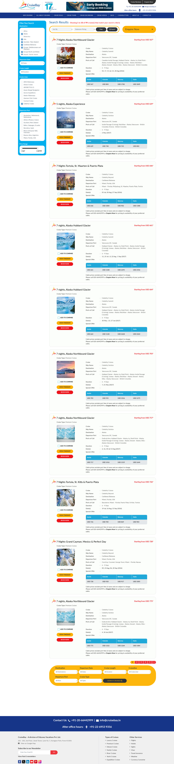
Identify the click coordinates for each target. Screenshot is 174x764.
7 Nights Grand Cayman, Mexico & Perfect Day (81, 542)
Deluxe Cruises (112, 747)
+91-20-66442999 (134, 6)
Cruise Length (109, 668)
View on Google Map (28, 743)
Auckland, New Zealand (31, 122)
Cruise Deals (58, 15)
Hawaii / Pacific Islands (31, 54)
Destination (60, 668)
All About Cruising (43, 15)
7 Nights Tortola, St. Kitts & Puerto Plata (77, 482)
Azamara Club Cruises (30, 98)
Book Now (65, 78)
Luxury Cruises (112, 740)
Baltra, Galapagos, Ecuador (32, 125)
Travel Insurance (136, 753)
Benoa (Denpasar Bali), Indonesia (31, 131)
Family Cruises (112, 750)
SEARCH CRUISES (113, 681)
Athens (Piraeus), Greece (31, 120)
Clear (101, 29)
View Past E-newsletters (27, 756)
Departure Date (86, 668)
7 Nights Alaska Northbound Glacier (75, 40)
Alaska (26, 34)
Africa (25, 31)
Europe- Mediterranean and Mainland (32, 48)
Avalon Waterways (29, 95)
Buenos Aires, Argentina (31, 135)
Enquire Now (148, 2)
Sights (133, 747)
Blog (112, 15)
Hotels (133, 743)
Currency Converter (138, 760)
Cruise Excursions (86, 15)
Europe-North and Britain (31, 52)
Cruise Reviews (136, 2)
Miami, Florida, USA (30, 138)
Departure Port (61, 677)
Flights (133, 740)
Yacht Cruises (111, 756)
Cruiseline (133, 668)
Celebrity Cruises (29, 104)
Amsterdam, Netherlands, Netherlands (31, 116)
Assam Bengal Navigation (31, 90)
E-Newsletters (123, 15)
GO (54, 752)
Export (113, 29)
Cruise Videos (102, 15)
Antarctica (27, 36)
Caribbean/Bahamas (30, 45)
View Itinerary (65, 73)
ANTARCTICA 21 (29, 87)
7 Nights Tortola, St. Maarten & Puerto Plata (79, 166)
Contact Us (147, 15)
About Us (135, 15)
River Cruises (111, 753)
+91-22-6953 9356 (149, 10)
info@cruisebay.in (150, 6)
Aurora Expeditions (30, 93)
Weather (134, 756)
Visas (133, 750)
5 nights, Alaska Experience (70, 104)
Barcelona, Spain (29, 128)
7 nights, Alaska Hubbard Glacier (73, 225)
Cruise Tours (71, 15)
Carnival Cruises (28, 101)
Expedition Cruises (113, 760)
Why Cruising (28, 15)
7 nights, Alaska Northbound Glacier (75, 354)
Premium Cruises (113, 743)
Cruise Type (84, 677)
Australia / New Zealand (31, 42)
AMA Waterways (29, 82)
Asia (25, 39)
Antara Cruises (28, 84)
